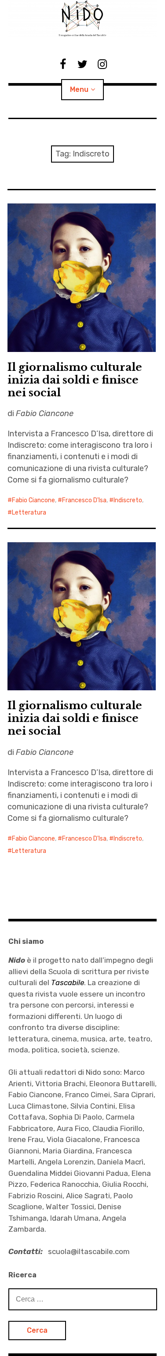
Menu (79, 89)
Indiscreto (128, 500)
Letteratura (29, 512)
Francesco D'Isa (84, 500)
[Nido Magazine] (82, 18)
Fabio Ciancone (33, 500)
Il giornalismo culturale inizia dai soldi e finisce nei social (74, 380)
